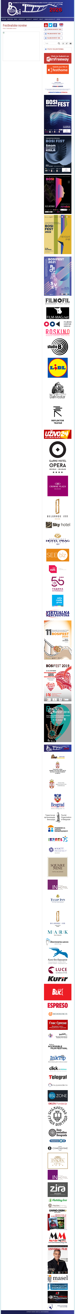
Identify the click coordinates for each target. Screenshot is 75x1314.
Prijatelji (28, 19)
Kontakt (58, 19)
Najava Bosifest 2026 (53, 38)
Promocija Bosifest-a (49, 19)
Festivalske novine (11, 28)
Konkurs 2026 (10, 19)
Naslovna (4, 19)
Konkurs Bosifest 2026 (54, 29)
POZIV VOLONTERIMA (55, 49)
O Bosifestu (21, 19)
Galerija (35, 19)
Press (40, 19)
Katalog (15, 19)
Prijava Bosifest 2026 (53, 33)
